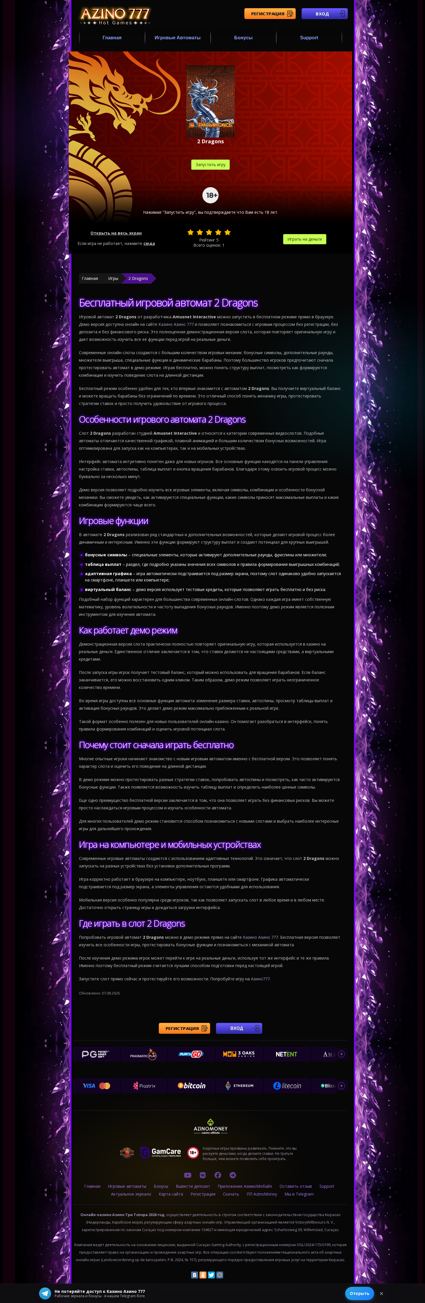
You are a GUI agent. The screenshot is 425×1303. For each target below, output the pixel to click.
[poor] (200, 232)
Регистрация (267, 13)
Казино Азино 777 (176, 324)
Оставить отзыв (296, 1186)
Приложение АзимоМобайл (245, 1186)
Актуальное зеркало (131, 1194)
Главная (112, 37)
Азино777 (260, 979)
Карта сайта (171, 1194)
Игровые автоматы (178, 37)
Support (309, 37)
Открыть (359, 1293)
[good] (218, 232)
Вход (322, 13)
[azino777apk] (233, 1175)
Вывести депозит (193, 1186)
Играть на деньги (304, 239)
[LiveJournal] (228, 1275)
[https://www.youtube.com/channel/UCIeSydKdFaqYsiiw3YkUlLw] (187, 1175)
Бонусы (243, 37)
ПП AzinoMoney (262, 1194)
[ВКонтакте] (194, 1275)
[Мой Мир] (219, 1275)
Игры (113, 278)
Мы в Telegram (299, 1194)
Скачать (231, 1194)
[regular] (209, 232)
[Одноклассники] (202, 1275)
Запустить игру (211, 164)
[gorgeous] (227, 232)
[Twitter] (211, 1275)
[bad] (190, 232)
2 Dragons (138, 278)
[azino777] (202, 1175)
